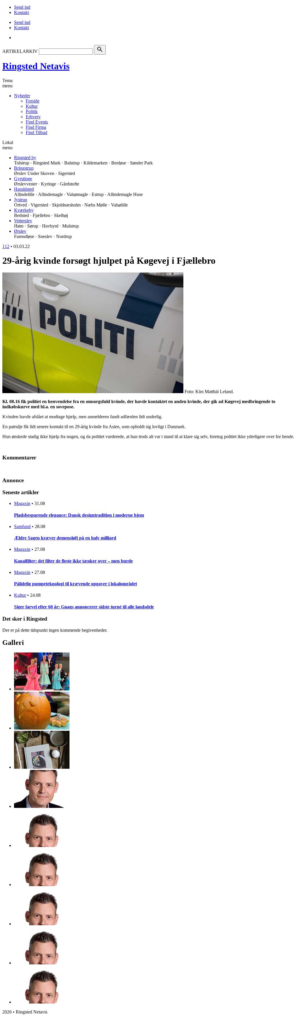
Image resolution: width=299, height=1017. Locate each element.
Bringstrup (24, 168)
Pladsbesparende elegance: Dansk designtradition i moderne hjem (79, 515)
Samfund (22, 526)
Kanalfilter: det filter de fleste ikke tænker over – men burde (73, 560)
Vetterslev (23, 220)
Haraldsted (24, 189)
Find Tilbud (36, 132)
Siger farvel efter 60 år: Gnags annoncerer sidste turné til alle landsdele (84, 606)
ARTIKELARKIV (20, 51)
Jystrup (20, 199)
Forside (32, 100)
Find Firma (36, 127)
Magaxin (22, 503)
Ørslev (20, 231)
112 (5, 246)
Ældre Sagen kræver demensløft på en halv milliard (65, 537)
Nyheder (22, 95)
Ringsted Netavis (35, 66)
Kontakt (21, 12)
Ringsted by (25, 157)
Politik (32, 111)
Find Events (37, 121)
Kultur (32, 106)
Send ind (22, 7)
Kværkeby (24, 210)
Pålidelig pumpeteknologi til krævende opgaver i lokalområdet (75, 583)
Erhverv (33, 116)
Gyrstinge (23, 178)
